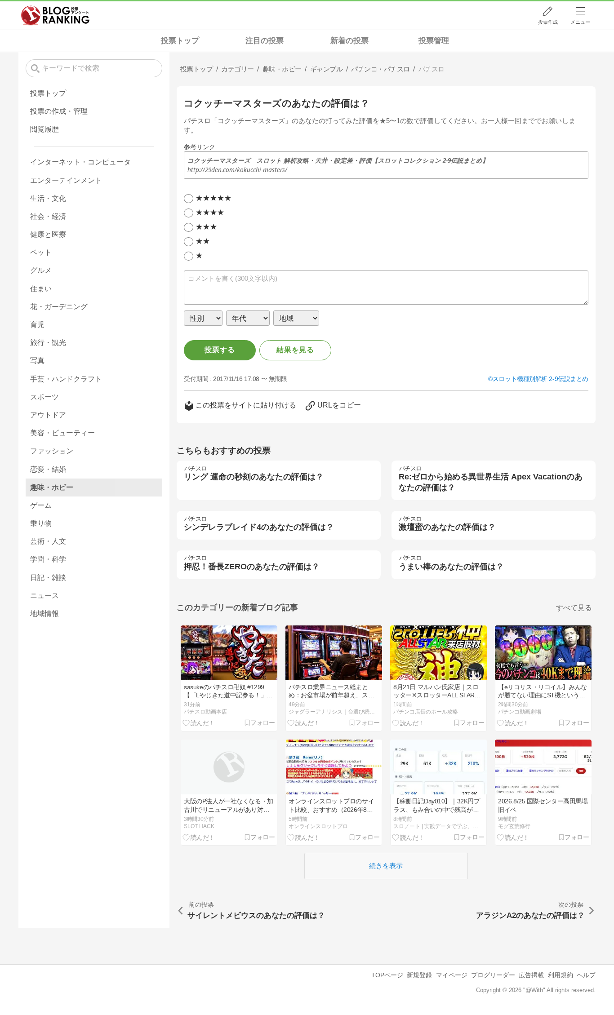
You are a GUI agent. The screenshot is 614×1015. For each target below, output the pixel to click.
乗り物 (41, 523)
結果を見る (295, 350)
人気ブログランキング (55, 15)
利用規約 (560, 975)
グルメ (41, 270)
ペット (41, 252)
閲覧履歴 (44, 129)
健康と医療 (48, 234)
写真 (37, 360)
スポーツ (44, 397)
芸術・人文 (48, 541)
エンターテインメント (66, 180)
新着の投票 (349, 40)
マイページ (451, 975)
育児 (37, 324)
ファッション (51, 451)
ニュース (44, 595)
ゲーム (41, 505)
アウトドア (48, 415)
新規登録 (419, 975)
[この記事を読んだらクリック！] (199, 723)
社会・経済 (48, 216)
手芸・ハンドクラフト (66, 379)
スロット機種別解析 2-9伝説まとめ (540, 378)
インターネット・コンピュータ (80, 162)
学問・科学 (48, 559)
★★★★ (210, 212)
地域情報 (44, 613)
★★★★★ (213, 198)
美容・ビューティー (62, 433)
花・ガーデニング (59, 306)
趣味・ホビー (51, 487)
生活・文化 (48, 198)
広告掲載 (531, 975)
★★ (203, 241)
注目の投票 (264, 40)
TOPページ (387, 975)
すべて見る (574, 608)
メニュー (580, 22)
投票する (220, 350)
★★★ (206, 226)
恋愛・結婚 (48, 469)
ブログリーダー (493, 975)
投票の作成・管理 (59, 111)
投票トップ (180, 40)
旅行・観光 (48, 342)
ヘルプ (586, 975)
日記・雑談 (48, 577)
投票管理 (433, 40)
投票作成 (548, 22)
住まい (41, 289)
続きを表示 (386, 865)
